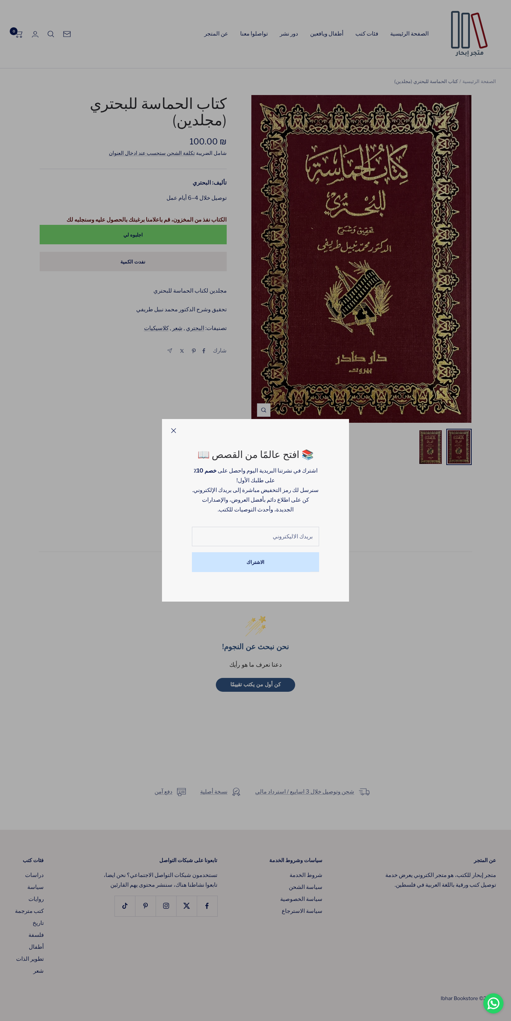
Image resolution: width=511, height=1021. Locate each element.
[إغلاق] (173, 430)
